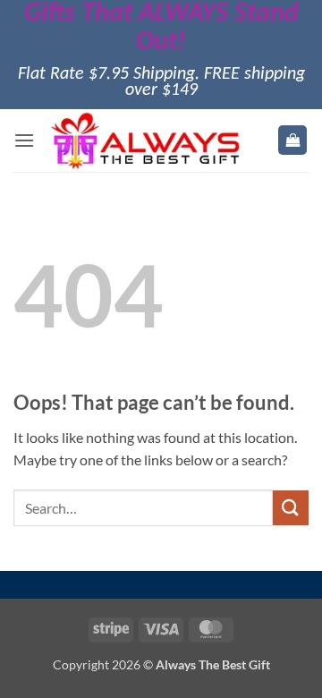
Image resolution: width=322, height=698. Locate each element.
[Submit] (291, 507)
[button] (24, 140)
